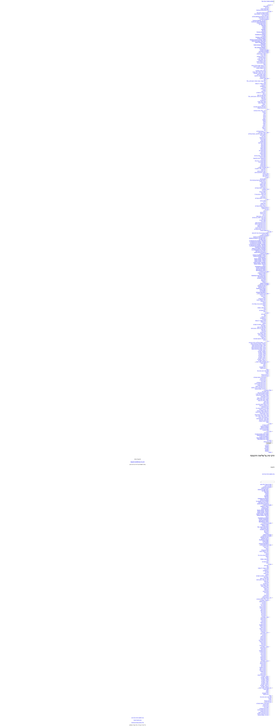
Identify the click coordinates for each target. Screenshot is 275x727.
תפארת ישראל (262, 191)
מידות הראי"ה (263, 379)
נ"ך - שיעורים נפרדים (261, 131)
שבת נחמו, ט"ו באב (261, 95)
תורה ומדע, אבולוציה (261, 56)
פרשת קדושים (263, 641)
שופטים (264, 119)
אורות (264, 211)
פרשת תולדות (263, 608)
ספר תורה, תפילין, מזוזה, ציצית (259, 72)
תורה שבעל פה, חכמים (264, 167)
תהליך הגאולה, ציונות (261, 300)
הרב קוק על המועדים (261, 382)
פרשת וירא (263, 605)
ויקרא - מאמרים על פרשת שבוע (259, 346)
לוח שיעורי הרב (265, 15)
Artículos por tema (261, 285)
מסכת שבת (263, 140)
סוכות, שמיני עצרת (262, 101)
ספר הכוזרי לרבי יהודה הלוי (263, 370)
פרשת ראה (263, 666)
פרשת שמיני (263, 636)
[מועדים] (267, 564)
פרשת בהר (263, 644)
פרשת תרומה (263, 626)
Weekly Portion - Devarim (260, 263)
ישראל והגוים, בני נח (261, 62)
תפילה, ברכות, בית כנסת (263, 400)
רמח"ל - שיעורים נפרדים (260, 205)
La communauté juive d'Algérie (259, 249)
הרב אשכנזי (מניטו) (264, 230)
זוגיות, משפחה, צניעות (261, 68)
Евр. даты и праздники (263, 526)
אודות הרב (269, 431)
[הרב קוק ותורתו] (261, 376)
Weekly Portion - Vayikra (260, 261)
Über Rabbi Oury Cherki (263, 439)
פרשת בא (264, 620)
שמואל (264, 120)
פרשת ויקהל (263, 630)
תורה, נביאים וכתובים (267, 597)
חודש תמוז (263, 91)
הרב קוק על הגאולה (261, 226)
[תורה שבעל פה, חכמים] (258, 167)
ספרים (270, 423)
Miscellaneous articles (261, 270)
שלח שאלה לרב (265, 391)
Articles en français (264, 235)
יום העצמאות (263, 86)
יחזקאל (264, 126)
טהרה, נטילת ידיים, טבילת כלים (262, 414)
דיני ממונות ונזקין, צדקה (264, 417)
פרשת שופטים (263, 667)
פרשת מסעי (263, 659)
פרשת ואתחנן (263, 663)
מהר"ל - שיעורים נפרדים (260, 198)
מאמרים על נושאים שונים (263, 293)
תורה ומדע (263, 296)
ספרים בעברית (265, 425)
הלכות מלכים (263, 185)
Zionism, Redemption (261, 267)
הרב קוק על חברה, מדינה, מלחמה (258, 387)
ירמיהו (264, 124)
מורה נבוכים (263, 186)
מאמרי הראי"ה (262, 220)
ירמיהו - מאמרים (262, 356)
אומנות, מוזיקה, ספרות (264, 421)
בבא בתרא (263, 159)
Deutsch (267, 451)
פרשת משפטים (262, 624)
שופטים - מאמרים (262, 351)
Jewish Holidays (262, 257)
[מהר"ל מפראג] (262, 189)
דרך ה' (264, 202)
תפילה (267, 369)
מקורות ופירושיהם (265, 396)
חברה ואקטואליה (262, 298)
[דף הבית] (267, 5)
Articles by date (265, 507)
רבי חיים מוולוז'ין (265, 208)
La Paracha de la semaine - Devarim (258, 245)
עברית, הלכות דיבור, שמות (263, 397)
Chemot (264, 26)
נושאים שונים (263, 77)
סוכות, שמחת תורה (261, 333)
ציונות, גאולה (266, 403)
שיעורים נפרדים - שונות (263, 52)
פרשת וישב (263, 611)
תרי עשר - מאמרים (261, 359)
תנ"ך (268, 109)
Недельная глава (262, 276)
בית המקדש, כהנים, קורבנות (260, 66)
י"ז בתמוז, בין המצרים (261, 92)
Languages (268, 443)
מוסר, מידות (263, 55)
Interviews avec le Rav (261, 251)
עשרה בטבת (263, 336)
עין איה (264, 215)
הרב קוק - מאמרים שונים (260, 388)
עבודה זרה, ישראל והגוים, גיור (262, 408)
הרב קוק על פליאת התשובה (138, 462)
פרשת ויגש (263, 614)
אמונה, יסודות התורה (261, 53)
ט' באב (264, 93)
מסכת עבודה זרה (262, 162)
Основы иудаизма (261, 278)
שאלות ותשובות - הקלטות (260, 75)
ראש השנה (263, 97)
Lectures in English (264, 50)
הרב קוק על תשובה (261, 225)
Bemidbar (266, 496)
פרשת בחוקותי (262, 645)
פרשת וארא (263, 619)
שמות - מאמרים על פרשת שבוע (259, 345)
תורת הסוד (263, 169)
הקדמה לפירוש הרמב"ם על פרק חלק (258, 180)
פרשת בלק (263, 655)
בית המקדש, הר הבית (264, 405)
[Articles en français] (262, 487)
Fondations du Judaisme (260, 247)
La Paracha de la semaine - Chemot (258, 242)
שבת (265, 79)
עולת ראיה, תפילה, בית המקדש (259, 217)
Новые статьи (262, 274)
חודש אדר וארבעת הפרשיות (259, 106)
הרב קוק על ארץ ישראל (260, 227)
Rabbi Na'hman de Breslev (260, 44)
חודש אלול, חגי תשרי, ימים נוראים (258, 328)
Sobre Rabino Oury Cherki (262, 437)
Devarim (264, 30)
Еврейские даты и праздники (259, 275)
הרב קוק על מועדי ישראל (260, 224)
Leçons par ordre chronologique (258, 21)
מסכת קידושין (263, 157)
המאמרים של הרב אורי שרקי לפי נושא (260, 233)
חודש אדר (266, 590)
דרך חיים (264, 195)
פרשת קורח (263, 653)
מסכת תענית (263, 148)
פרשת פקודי (263, 631)
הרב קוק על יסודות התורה (260, 383)
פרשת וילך (263, 672)
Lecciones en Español (264, 51)
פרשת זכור (266, 592)
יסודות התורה (263, 294)
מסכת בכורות (263, 166)
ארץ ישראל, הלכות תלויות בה (262, 404)
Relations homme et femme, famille (258, 39)
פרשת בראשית (262, 601)
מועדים (267, 312)
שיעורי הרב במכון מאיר (264, 17)
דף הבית (270, 5)
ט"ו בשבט (263, 105)
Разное (264, 282)
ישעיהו (264, 123)
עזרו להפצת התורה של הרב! (137, 717)
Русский (267, 448)
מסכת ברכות (263, 139)
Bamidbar (263, 29)
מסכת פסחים (263, 141)
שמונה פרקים (263, 178)
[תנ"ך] (266, 109)
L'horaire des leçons (261, 23)
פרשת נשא (263, 649)
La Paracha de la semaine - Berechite (257, 240)
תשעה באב (263, 325)
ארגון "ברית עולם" (267, 441)
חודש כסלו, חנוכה (262, 102)
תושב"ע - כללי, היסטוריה (260, 168)
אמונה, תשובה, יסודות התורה (262, 395)
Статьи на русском (264, 271)
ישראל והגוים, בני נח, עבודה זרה (259, 303)
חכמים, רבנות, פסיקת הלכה (263, 399)
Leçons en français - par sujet (259, 20)
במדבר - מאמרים (265, 646)
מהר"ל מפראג (266, 189)
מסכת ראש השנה (262, 142)
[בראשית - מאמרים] (260, 600)
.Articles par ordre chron (263, 489)
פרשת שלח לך (263, 651)
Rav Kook (263, 46)
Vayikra (264, 28)
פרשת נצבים (263, 671)
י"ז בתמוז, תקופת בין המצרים (259, 324)
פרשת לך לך (263, 604)
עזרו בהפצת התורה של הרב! (268, 480)
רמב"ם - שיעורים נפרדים (260, 187)
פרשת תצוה (263, 627)
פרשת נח (264, 602)
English (267, 447)
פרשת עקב (263, 664)
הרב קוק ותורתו (265, 376)
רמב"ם (267, 177)
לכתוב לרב (269, 440)
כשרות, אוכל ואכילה (264, 413)
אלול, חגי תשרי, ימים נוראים (262, 579)
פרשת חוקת (263, 654)
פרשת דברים (263, 662)
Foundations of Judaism (260, 266)
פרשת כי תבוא (262, 669)
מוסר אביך (263, 218)
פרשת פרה (266, 595)
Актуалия (263, 279)
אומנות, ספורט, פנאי (261, 74)
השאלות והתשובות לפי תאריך (262, 394)
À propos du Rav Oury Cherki (262, 434)
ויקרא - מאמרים (265, 632)
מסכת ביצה (263, 146)
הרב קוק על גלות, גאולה (261, 386)
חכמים (264, 365)
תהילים (264, 128)
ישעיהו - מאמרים (262, 355)
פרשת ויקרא (263, 633)
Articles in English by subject (259, 254)
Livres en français (265, 426)
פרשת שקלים (266, 591)
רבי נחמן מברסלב (265, 207)
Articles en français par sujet (259, 236)
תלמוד (264, 364)
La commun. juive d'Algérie (262, 501)
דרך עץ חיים (263, 204)
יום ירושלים (263, 88)
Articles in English (264, 253)
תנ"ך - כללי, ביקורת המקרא (260, 110)
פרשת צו (264, 635)
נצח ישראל (263, 193)
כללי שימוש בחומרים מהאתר (262, 10)
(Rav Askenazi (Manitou (260, 47)
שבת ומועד (266, 401)
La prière (264, 35)
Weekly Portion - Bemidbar (259, 262)
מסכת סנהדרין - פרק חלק (260, 160)
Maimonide (263, 43)
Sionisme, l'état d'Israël (261, 37)
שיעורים (270, 11)
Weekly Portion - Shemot (260, 260)
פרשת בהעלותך (262, 650)
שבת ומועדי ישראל (264, 78)
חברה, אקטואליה (262, 60)
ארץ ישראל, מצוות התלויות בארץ (258, 65)
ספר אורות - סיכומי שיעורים (260, 377)
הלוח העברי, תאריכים (264, 419)
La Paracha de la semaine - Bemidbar (257, 244)
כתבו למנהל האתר (137, 720)
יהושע (264, 118)
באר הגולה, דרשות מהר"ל (260, 194)
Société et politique (261, 38)
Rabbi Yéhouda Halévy (260, 42)
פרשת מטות (263, 658)
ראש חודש (263, 314)
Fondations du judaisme (260, 34)
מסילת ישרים (263, 200)
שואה (264, 64)
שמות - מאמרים (265, 617)
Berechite (264, 25)
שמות (264, 113)
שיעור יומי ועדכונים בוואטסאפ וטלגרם (260, 16)
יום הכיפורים (263, 100)
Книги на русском (264, 428)
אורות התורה (263, 213)
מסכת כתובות (263, 153)
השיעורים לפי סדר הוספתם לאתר (261, 14)
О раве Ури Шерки (264, 436)
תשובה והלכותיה (262, 57)
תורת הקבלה (263, 368)
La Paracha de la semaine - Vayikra (258, 243)
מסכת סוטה (263, 154)
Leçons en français (264, 19)
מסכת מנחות (263, 164)
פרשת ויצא (263, 609)
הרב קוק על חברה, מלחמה (263, 713)
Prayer (264, 265)
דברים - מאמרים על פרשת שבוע (259, 349)
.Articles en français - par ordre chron (257, 238)
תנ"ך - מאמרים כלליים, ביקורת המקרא (257, 342)
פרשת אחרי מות (262, 640)
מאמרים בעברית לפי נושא (266, 484)
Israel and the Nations (261, 269)
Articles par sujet (265, 488)
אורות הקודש (263, 212)
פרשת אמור (263, 642)
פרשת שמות (263, 618)
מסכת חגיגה (263, 151)
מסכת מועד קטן (262, 150)
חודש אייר (263, 84)
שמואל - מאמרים (262, 352)
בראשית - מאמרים (265, 600)
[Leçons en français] (259, 19)
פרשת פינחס (263, 657)
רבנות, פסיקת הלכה (261, 171)
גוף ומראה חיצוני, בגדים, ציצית (262, 412)
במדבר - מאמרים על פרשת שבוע (258, 347)
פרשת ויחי (263, 615)
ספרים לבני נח (266, 430)
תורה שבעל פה (262, 367)
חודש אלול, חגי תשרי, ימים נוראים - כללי (257, 96)
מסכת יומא (263, 144)
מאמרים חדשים (265, 234)
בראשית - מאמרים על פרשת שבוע (258, 343)
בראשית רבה (263, 135)
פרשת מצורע (263, 639)
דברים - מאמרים (265, 660)
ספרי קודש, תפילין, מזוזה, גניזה (262, 416)
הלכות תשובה (263, 184)
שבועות (264, 90)
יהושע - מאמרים (262, 350)
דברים (264, 117)
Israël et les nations (264, 499)
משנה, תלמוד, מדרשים (264, 132)
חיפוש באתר (266, 6)
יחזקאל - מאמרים (262, 358)
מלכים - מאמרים (262, 354)
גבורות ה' (264, 190)
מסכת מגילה (263, 149)
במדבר (264, 115)
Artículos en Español (264, 284)
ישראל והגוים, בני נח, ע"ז (263, 555)
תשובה (264, 297)
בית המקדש (263, 301)
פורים (264, 339)
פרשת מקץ (263, 613)
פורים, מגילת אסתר (261, 108)
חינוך (265, 69)
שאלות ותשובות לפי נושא (263, 392)
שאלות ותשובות (268, 390)
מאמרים (270, 231)
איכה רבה (264, 136)
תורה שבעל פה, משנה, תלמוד (262, 361)
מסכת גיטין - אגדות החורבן (260, 155)
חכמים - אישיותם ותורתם (260, 172)
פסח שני (264, 87)
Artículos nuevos (262, 287)
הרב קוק (267, 209)
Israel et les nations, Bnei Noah (259, 41)
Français (267, 445)
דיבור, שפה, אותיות (261, 59)
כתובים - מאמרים (262, 360)
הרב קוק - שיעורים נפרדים (260, 229)
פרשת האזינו (263, 673)
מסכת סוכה (263, 145)
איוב (265, 129)
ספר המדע (263, 182)
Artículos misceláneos (261, 292)
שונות (264, 311)
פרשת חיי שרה (262, 606)
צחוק (265, 309)
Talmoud (264, 33)
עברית (267, 444)
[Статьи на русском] (261, 523)
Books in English (265, 427)
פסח (265, 82)
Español (267, 449)
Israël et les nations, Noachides (259, 248)
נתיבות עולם (263, 196)
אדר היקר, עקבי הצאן (261, 216)
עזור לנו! (267, 7)
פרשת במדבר (263, 648)
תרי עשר (264, 127)
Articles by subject (264, 506)
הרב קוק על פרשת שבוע (260, 222)
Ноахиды (263, 280)
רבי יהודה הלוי (266, 176)
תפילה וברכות (266, 173)
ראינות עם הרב (262, 310)
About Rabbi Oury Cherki (263, 435)
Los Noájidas (263, 291)
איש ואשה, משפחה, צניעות (263, 410)
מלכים (264, 122)
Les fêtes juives (262, 24)
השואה (264, 305)
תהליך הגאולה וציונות (261, 61)
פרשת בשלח (263, 622)
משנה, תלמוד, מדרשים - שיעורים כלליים (257, 133)
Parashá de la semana (261, 288)
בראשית (264, 111)
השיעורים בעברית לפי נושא (263, 12)
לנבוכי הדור (263, 221)
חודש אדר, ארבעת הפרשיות (259, 338)
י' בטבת (264, 104)
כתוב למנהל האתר (265, 8)
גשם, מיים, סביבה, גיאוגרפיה (260, 73)
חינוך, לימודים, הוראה (264, 409)
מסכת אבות (263, 163)
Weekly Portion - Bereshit (260, 258)
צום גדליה (264, 99)
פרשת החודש (266, 596)
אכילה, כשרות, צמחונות (261, 70)
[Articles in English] (262, 505)
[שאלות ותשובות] (264, 390)
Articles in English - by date (259, 256)
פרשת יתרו (263, 623)
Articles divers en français (260, 252)
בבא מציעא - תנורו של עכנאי (259, 158)
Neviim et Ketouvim (261, 32)
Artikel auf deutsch (264, 283)
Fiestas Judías (263, 289)
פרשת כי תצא (263, 668)
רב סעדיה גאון (266, 175)
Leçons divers (263, 48)
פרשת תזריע (263, 637)
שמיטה (264, 302)
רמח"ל (267, 199)
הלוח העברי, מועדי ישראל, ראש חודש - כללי (256, 81)
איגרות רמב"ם (263, 181)
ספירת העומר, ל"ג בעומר (260, 83)
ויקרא (264, 114)
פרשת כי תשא (263, 628)
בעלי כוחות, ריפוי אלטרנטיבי (262, 418)
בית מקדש (266, 552)
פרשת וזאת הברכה (262, 675)
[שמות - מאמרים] (261, 617)
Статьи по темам (262, 272)
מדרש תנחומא (263, 137)
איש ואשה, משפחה (261, 307)
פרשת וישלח (263, 610)
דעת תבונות (263, 203)
